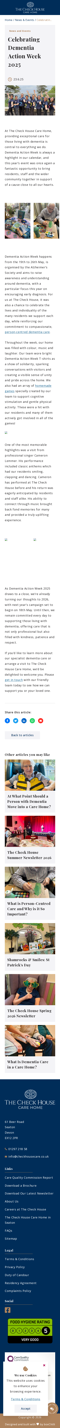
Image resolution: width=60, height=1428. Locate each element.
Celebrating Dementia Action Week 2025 (45, 20)
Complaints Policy (18, 1291)
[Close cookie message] (44, 1365)
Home (8, 20)
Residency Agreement (20, 1283)
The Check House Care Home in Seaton (28, 1220)
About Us (12, 1201)
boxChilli (49, 1424)
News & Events (24, 20)
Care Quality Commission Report (29, 1177)
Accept (25, 1408)
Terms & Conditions (19, 1259)
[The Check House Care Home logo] (30, 7)
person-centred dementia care (27, 332)
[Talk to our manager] (52, 1408)
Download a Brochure (20, 1185)
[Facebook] (7, 1312)
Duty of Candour (17, 1275)
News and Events (20, 30)
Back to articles (22, 735)
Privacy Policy (15, 1267)
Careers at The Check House (25, 1209)
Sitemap (11, 1238)
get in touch (14, 680)
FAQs (8, 1230)
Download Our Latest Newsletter (29, 1193)
